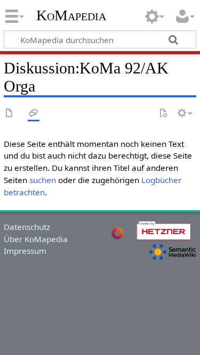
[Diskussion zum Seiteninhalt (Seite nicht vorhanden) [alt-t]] (33, 114)
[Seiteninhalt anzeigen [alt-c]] (9, 114)
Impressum (25, 250)
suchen (42, 180)
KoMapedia (71, 15)
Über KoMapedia (36, 239)
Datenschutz (27, 226)
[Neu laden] (163, 114)
